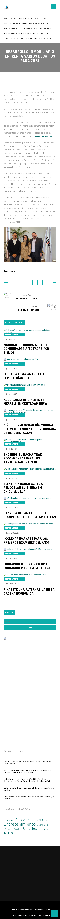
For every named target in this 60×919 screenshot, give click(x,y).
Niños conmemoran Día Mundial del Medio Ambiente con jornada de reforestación (30, 429)
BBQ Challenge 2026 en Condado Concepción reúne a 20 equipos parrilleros (27, 771)
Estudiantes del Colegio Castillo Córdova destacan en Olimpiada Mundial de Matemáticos (28, 780)
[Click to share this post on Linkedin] (44, 282)
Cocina (8, 820)
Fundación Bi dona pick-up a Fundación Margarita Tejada (27, 566)
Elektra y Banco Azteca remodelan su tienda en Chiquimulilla (23, 487)
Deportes (22, 819)
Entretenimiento (20, 824)
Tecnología (39, 828)
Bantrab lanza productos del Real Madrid (25, 19)
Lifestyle (7, 829)
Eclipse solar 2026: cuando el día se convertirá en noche (29, 789)
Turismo (9, 832)
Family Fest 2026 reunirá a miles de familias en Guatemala (28, 762)
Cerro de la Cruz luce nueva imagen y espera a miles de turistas (29, 38)
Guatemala (42, 824)
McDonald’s (16, 829)
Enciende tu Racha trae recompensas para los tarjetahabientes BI (23, 458)
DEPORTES (22, 915)
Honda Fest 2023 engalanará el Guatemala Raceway (29, 34)
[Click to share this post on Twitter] (25, 282)
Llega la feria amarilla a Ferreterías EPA (24, 376)
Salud (26, 828)
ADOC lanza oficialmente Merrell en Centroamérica (25, 401)
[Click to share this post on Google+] (35, 282)
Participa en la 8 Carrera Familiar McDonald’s (27, 24)
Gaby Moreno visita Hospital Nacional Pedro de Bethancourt (29, 29)
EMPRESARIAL (45, 915)
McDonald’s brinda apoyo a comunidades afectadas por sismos (26, 348)
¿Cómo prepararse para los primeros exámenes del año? (27, 540)
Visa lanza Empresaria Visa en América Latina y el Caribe (29, 797)
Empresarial (9, 271)
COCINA (12, 915)
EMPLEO (33, 915)
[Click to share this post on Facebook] (15, 282)
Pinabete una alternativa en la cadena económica (29, 591)
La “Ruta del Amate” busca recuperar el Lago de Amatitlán (30, 515)
